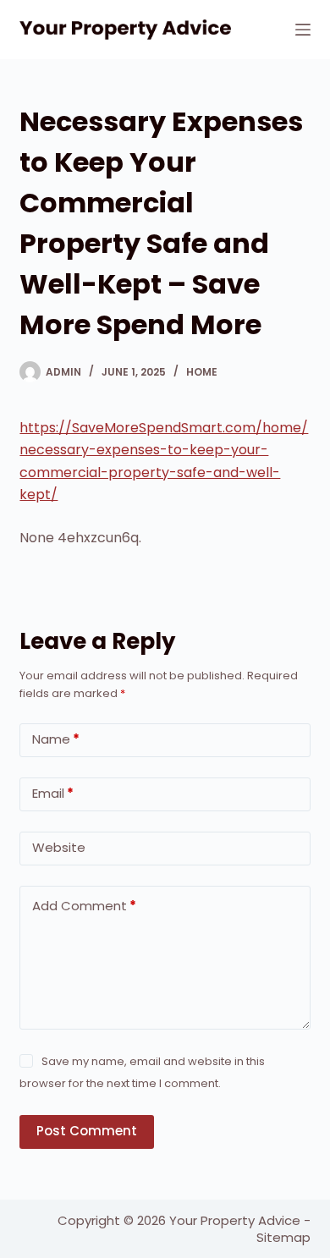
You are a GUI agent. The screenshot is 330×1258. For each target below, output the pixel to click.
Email (53, 793)
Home (201, 372)
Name (56, 739)
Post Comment (86, 1131)
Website (58, 847)
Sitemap (283, 1237)
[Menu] (303, 29)
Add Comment (84, 906)
